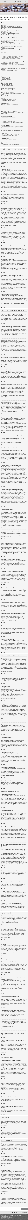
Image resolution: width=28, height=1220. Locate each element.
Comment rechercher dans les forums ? (8, 117)
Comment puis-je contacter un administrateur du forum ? (11, 144)
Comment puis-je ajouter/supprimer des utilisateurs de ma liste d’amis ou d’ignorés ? (13, 113)
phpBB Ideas (16, 1160)
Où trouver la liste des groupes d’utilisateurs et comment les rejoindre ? (12, 94)
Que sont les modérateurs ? (6, 90)
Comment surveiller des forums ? (7, 129)
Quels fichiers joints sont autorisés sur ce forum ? (10, 134)
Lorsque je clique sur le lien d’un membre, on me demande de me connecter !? (13, 51)
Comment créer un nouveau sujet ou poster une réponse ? (12, 56)
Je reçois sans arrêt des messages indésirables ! (10, 105)
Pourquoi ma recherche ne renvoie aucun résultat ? (11, 118)
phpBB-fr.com (7, 1216)
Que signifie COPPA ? (5, 25)
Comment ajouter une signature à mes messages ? (10, 58)
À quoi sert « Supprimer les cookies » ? (8, 34)
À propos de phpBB (19, 1149)
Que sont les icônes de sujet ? (7, 85)
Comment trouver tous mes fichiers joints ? (9, 135)
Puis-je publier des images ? (6, 79)
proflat (4, 1217)
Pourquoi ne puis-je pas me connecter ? (8, 28)
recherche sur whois (7, 1175)
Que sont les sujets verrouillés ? (7, 84)
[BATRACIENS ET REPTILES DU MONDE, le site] (14, 9)
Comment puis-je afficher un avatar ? (8, 48)
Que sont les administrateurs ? (7, 89)
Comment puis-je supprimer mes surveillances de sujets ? (12, 130)
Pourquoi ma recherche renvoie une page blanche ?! (11, 120)
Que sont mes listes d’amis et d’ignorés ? (9, 111)
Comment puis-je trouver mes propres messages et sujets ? (12, 122)
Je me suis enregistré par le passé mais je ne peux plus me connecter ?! (12, 31)
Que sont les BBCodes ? (5, 76)
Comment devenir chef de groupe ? (7, 95)
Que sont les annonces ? (6, 82)
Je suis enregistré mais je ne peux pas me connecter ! (11, 27)
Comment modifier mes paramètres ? (8, 38)
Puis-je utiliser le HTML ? (5, 77)
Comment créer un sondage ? (6, 59)
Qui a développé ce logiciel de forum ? (8, 139)
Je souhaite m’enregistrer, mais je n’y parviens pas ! (11, 26)
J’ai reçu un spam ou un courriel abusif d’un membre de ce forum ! (13, 107)
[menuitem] (4, 1)
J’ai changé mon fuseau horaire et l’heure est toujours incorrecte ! (13, 43)
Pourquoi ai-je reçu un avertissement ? (8, 65)
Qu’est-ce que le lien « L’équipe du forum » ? (9, 100)
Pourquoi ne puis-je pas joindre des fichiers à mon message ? (12, 64)
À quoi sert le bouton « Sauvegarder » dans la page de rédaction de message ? (14, 69)
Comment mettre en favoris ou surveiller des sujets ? (11, 127)
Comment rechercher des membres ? (8, 121)
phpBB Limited (10, 1145)
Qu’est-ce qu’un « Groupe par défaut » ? (8, 99)
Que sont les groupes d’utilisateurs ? (8, 92)
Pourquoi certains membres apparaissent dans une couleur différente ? (12, 97)
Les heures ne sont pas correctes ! (7, 42)
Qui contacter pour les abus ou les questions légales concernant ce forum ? (14, 143)
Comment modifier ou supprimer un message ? (10, 57)
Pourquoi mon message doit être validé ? (8, 70)
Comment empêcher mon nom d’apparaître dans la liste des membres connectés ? (12, 41)
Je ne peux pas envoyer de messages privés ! (10, 104)
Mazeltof (8, 1217)
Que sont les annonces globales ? (7, 80)
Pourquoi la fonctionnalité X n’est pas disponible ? (10, 140)
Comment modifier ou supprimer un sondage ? (10, 62)
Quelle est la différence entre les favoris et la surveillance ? (12, 126)
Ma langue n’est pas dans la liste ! (7, 44)
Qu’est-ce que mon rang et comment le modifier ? (10, 49)
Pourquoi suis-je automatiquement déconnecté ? (10, 33)
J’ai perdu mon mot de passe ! (7, 32)
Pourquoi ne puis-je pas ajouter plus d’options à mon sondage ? (13, 61)
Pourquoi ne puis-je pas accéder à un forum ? (9, 63)
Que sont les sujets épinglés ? (7, 83)
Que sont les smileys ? (5, 78)
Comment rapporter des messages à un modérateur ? (11, 67)
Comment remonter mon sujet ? (7, 71)
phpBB (9, 379)
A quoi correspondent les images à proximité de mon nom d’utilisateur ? (12, 47)
